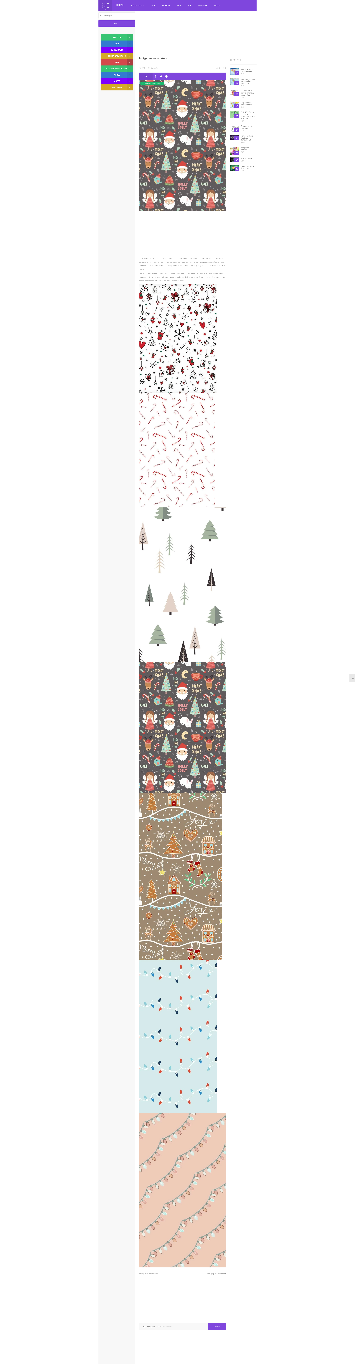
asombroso (146, 83)
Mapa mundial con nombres (247, 103)
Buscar (116, 23)
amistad (117, 37)
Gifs (179, 5)
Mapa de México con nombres (248, 70)
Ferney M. (154, 68)
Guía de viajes (137, 5)
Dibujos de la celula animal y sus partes (247, 92)
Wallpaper (202, 5)
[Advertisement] (198, 33)
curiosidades (157, 83)
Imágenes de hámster (149, 1274)
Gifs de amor (246, 158)
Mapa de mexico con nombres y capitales (248, 81)
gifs (117, 62)
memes (117, 75)
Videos (217, 5)
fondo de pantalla (117, 56)
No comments (149, 1326)
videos (117, 81)
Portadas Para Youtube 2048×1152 (247, 138)
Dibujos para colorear (246, 127)
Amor (153, 5)
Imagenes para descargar (247, 167)
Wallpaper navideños (216, 1274)
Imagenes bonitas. (245, 148)
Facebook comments (164, 1327)
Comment (217, 1327)
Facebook (166, 5)
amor (117, 43)
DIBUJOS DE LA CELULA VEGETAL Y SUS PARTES (248, 115)
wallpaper (117, 87)
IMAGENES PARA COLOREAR (117, 68)
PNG (189, 5)
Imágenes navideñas (153, 58)
